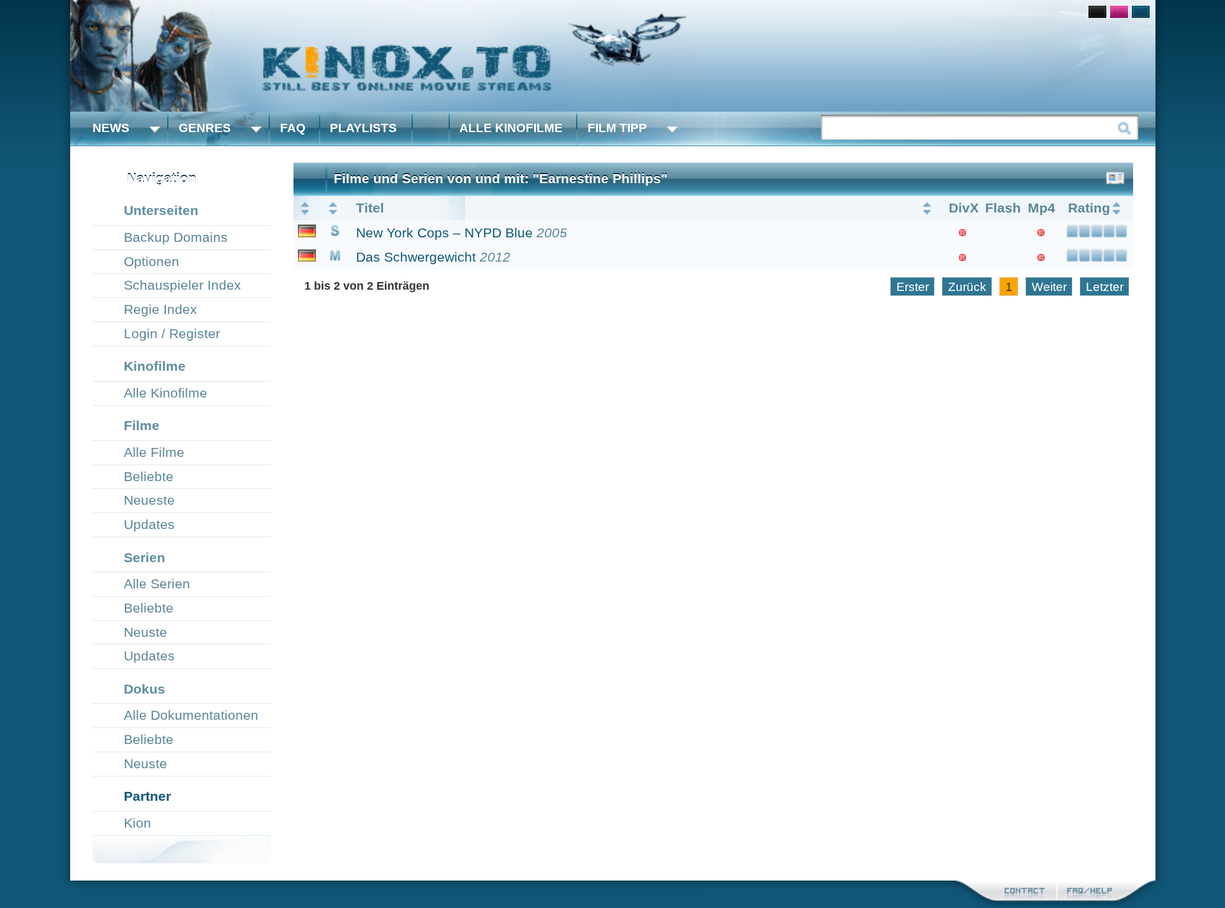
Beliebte (149, 476)
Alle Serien (157, 583)
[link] (612, 56)
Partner (147, 796)
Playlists (363, 128)
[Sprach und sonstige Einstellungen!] (431, 128)
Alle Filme (154, 452)
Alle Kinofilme (511, 128)
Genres (205, 128)
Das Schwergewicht (416, 256)
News (111, 128)
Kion (137, 822)
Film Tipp (617, 128)
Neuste (145, 632)
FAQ (293, 128)
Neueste (149, 500)
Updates (149, 524)
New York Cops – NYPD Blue (444, 232)
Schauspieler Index (182, 285)
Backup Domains (176, 237)
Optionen (151, 261)
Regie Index (160, 309)
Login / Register (172, 333)
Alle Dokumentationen (191, 715)
